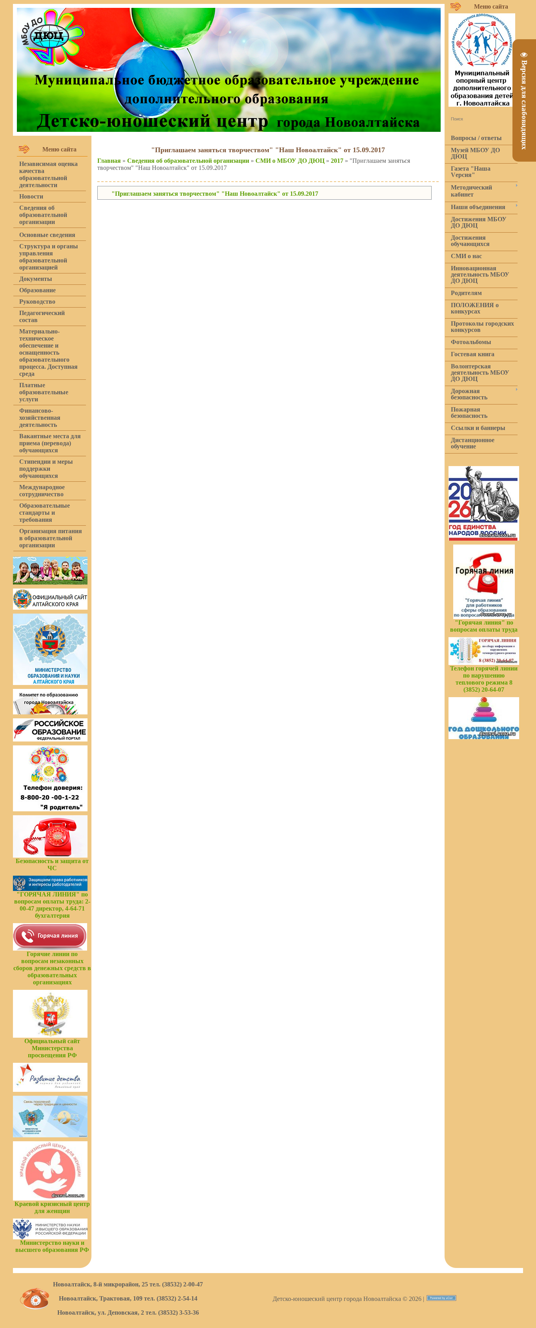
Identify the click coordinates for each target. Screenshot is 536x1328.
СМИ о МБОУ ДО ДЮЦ (290, 160)
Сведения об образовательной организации (188, 160)
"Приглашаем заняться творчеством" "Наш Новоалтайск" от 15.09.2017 (214, 193)
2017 (337, 160)
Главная (109, 160)
